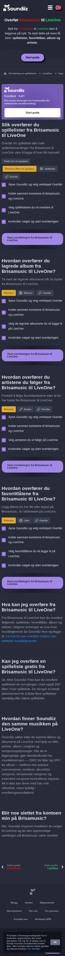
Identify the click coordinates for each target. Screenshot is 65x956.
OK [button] (55, 942)
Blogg (14, 902)
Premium (9, 293)
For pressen (52, 911)
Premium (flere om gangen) (19, 168)
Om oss (33, 911)
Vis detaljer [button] (34, 948)
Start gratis (33, 57)
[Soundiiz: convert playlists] (32, 891)
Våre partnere (14, 911)
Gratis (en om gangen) (16, 161)
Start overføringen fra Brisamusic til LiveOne (29, 239)
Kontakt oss (21, 919)
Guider (29, 902)
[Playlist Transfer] (15, 7)
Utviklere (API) (43, 919)
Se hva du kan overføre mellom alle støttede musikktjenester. (29, 639)
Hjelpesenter (47, 902)
